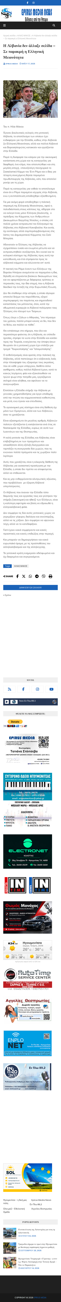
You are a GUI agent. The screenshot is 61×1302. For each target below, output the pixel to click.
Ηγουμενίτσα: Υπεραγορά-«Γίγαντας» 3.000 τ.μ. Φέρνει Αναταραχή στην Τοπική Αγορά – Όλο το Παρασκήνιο (37, 1261)
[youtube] (51, 689)
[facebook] (27, 3)
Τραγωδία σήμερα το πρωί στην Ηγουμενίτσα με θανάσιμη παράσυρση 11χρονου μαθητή (37, 1246)
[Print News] (50, 576)
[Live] (7, 702)
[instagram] (33, 3)
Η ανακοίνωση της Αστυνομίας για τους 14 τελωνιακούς (36, 1231)
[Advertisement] (30, 1127)
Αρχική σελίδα (9, 35)
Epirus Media (12, 63)
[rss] (9, 689)
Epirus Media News (41, 1200)
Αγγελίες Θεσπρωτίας (41, 1208)
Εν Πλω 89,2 (36, 1204)
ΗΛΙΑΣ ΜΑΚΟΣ (23, 35)
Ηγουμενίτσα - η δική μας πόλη (15, 1201)
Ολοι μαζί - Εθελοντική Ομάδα (14, 1210)
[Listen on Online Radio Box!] (54, 702)
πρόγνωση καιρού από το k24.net (27, 961)
